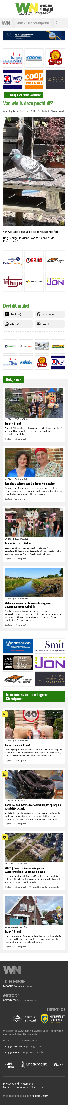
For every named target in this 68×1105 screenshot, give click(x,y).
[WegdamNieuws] (34, 9)
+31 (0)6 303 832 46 (14, 1052)
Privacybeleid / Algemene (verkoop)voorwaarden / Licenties (23, 1085)
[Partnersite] (24, 1019)
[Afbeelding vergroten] (34, 171)
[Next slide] (62, 1064)
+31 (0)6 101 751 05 (14, 1046)
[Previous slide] (5, 1064)
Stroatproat (57, 111)
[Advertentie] (12, 58)
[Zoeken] (57, 23)
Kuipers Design (40, 1096)
